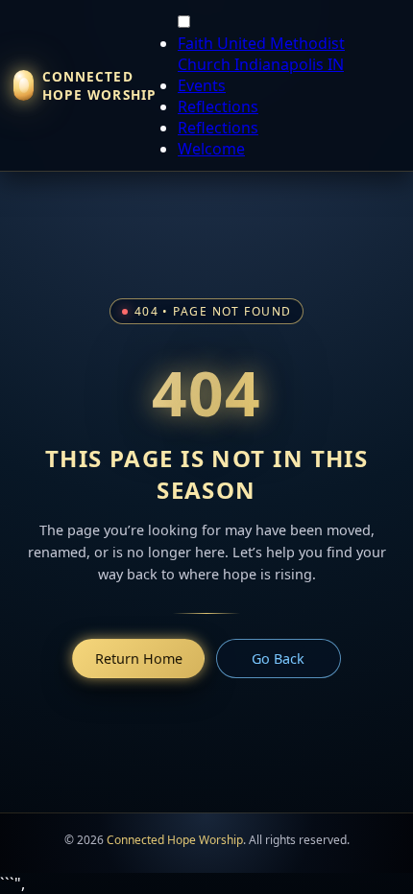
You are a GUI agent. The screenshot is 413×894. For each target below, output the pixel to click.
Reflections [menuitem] (218, 106)
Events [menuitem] (202, 85)
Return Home (138, 658)
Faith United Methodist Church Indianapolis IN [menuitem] (261, 54)
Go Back (278, 658)
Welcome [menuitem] (211, 148)
